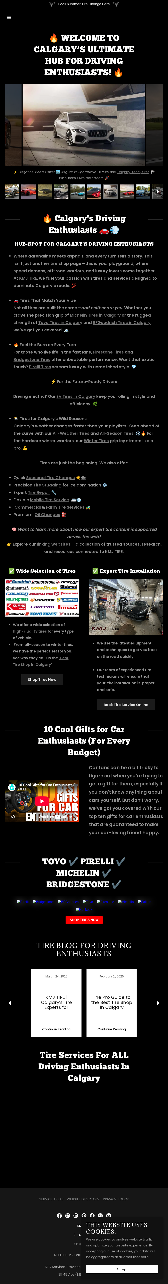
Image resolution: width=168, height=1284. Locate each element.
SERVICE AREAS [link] (51, 1199)
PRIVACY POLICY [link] (116, 1199)
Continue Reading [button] (56, 1029)
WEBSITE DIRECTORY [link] (83, 1199)
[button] (23, 17)
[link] (56, 1003)
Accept (122, 1269)
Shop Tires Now (42, 679)
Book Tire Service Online (126, 704)
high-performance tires (90, 172)
